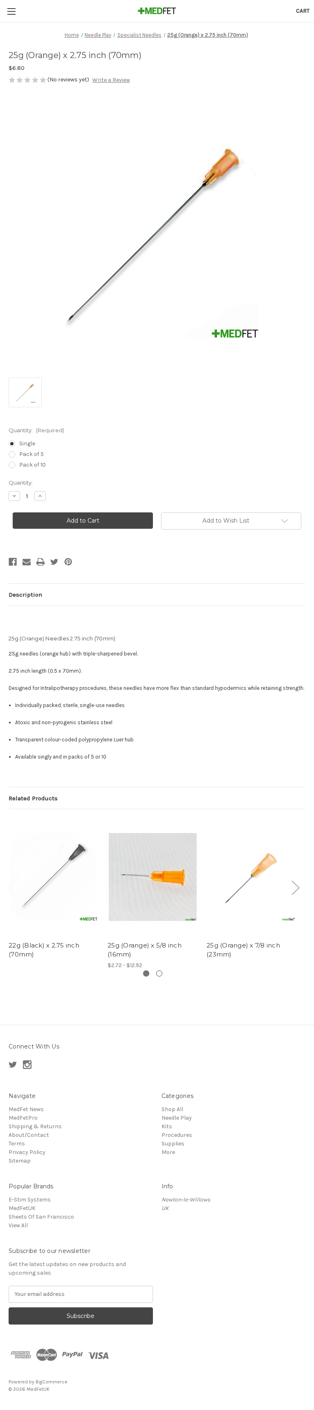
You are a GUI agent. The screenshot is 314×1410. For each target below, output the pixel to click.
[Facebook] (13, 562)
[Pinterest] (68, 562)
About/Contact (29, 1135)
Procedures (176, 1135)
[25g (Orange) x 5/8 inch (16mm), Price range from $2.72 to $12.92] (153, 877)
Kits (166, 1126)
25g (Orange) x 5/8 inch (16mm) (145, 950)
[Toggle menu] (11, 11)
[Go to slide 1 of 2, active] (146, 973)
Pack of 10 (32, 464)
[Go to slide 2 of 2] (159, 973)
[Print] (40, 562)
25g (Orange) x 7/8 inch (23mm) (243, 950)
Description (25, 594)
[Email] (26, 562)
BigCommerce (51, 1382)
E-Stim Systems (30, 1199)
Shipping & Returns (35, 1126)
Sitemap (20, 1160)
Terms (17, 1143)
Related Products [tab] (33, 798)
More (168, 1152)
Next (295, 887)
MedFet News (26, 1109)
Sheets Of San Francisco (41, 1216)
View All (18, 1225)
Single (27, 443)
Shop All (172, 1109)
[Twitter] (54, 562)
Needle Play (176, 1117)
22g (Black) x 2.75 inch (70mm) (44, 950)
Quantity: (36, 430)
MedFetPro (23, 1117)
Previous (10, 887)
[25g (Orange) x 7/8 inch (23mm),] (252, 877)
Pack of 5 (31, 454)
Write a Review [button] (111, 79)
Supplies (172, 1143)
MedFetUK (22, 1208)
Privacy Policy (27, 1152)
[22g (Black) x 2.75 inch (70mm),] (54, 877)
